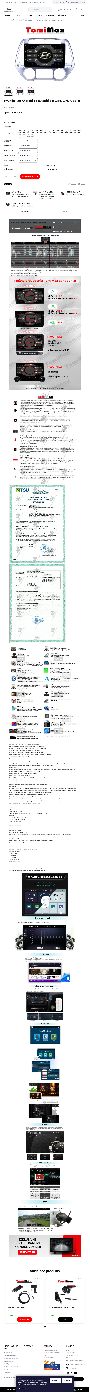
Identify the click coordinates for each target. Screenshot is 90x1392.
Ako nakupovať (8, 2)
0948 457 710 (73, 1368)
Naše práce (7, 1372)
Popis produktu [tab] (24, 211)
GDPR (5, 1375)
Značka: (9, 107)
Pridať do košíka (27, 177)
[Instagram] (71, 1372)
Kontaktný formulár (75, 1379)
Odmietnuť (55, 1380)
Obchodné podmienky (21, 2)
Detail (65, 1319)
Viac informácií (41, 1385)
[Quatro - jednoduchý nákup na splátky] (52, 1367)
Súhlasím (67, 1380)
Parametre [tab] (64, 211)
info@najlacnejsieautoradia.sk (78, 1364)
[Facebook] (67, 1372)
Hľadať (50, 9)
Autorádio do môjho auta (11, 1366)
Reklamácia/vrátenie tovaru (37, 2)
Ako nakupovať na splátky (11, 1377)
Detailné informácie (10, 122)
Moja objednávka (8, 1361)
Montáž (6, 1369)
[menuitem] (9, 15)
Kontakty (6, 1364)
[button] (45, 1327)
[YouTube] (75, 1372)
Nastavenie (22, 1389)
